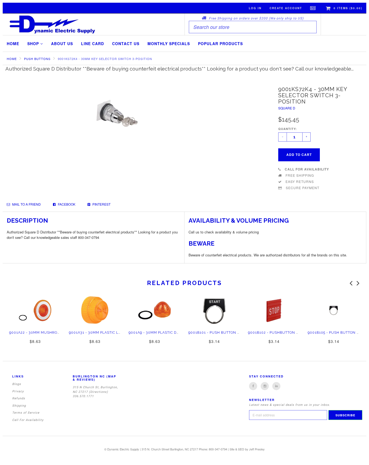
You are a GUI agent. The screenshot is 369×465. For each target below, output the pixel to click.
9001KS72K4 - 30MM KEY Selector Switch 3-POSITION (105, 58)
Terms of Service (25, 412)
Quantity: (287, 129)
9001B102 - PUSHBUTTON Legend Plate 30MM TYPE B (299, 332)
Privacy (18, 391)
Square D (286, 108)
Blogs (16, 384)
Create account (286, 8)
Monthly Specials (168, 43)
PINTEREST (101, 204)
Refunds (18, 398)
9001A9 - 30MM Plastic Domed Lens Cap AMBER (174, 332)
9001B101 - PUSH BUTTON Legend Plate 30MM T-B (236, 332)
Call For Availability (27, 420)
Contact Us (125, 43)
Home (13, 43)
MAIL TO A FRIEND (26, 204)
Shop (33, 43)
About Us (62, 43)
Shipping (19, 405)
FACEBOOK (66, 204)
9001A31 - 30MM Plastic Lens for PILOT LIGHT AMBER (120, 332)
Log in (255, 8)
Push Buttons (37, 58)
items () (348, 8)
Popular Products (220, 43)
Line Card (92, 43)
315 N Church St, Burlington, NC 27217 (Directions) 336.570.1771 (95, 392)
